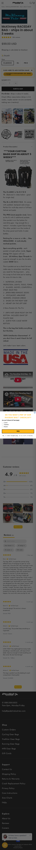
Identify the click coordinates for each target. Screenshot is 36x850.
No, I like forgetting (10, 435)
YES (18, 431)
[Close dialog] (34, 412)
